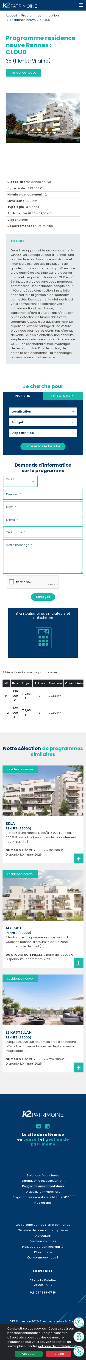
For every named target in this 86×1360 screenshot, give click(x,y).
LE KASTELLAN (19, 1032)
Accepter (29, 1354)
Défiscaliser (62, 396)
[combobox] (23, 411)
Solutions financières (43, 1175)
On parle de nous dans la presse (43, 1230)
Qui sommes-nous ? (43, 1257)
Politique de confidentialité (43, 1246)
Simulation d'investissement (43, 1180)
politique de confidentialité (58, 1346)
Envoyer (43, 597)
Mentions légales (43, 1241)
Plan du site (43, 1252)
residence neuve (23, 20)
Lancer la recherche (43, 446)
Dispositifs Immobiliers (43, 1191)
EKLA (10, 823)
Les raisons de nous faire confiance (43, 1224)
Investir (22, 396)
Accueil (11, 15)
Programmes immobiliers (40, 15)
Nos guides (43, 1202)
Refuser (58, 1354)
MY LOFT (14, 928)
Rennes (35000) (18, 828)
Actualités (43, 1235)
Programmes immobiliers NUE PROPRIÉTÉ (43, 1197)
